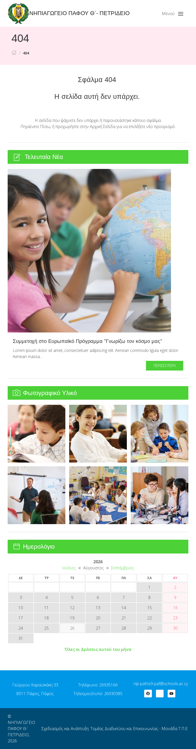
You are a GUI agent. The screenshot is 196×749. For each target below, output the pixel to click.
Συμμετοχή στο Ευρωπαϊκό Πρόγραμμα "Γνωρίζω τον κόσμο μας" (87, 341)
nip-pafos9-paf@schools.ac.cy (160, 683)
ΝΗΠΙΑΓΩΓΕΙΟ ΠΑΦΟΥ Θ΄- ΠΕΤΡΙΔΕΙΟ (21, 729)
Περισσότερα (165, 365)
